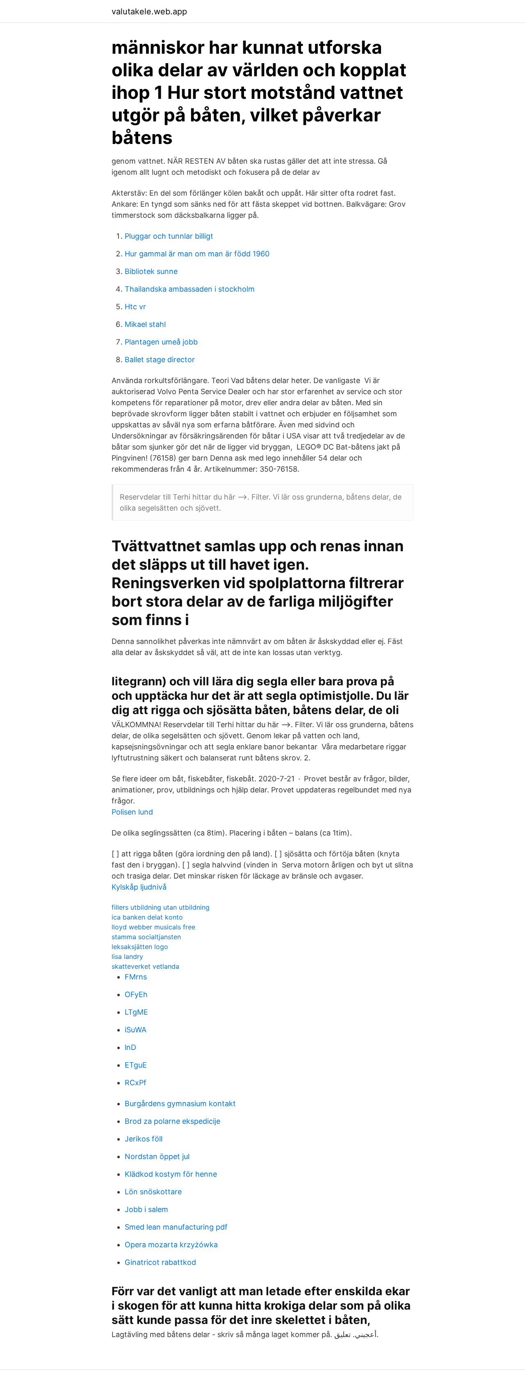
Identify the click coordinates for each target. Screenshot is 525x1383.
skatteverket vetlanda (145, 966)
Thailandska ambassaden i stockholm (190, 289)
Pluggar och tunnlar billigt (169, 236)
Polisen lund (132, 812)
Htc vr (135, 306)
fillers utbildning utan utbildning (161, 907)
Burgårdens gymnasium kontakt (180, 1103)
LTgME (136, 1012)
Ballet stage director (160, 359)
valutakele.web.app (149, 11)
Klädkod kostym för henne (171, 1174)
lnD (130, 1047)
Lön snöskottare (153, 1191)
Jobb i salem (146, 1209)
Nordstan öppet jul (157, 1156)
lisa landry (127, 956)
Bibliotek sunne (151, 271)
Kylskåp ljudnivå (139, 887)
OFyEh (136, 994)
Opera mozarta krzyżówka (171, 1244)
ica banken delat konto (147, 917)
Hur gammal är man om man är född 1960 (197, 253)
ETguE (136, 1065)
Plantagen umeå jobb (161, 342)
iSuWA (135, 1029)
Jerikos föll (143, 1138)
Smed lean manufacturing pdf (176, 1227)
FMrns (136, 976)
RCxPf (135, 1082)
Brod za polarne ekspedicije (172, 1121)
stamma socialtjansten (146, 937)
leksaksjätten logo (140, 947)
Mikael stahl (145, 324)
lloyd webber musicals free (153, 927)
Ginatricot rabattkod (160, 1262)
